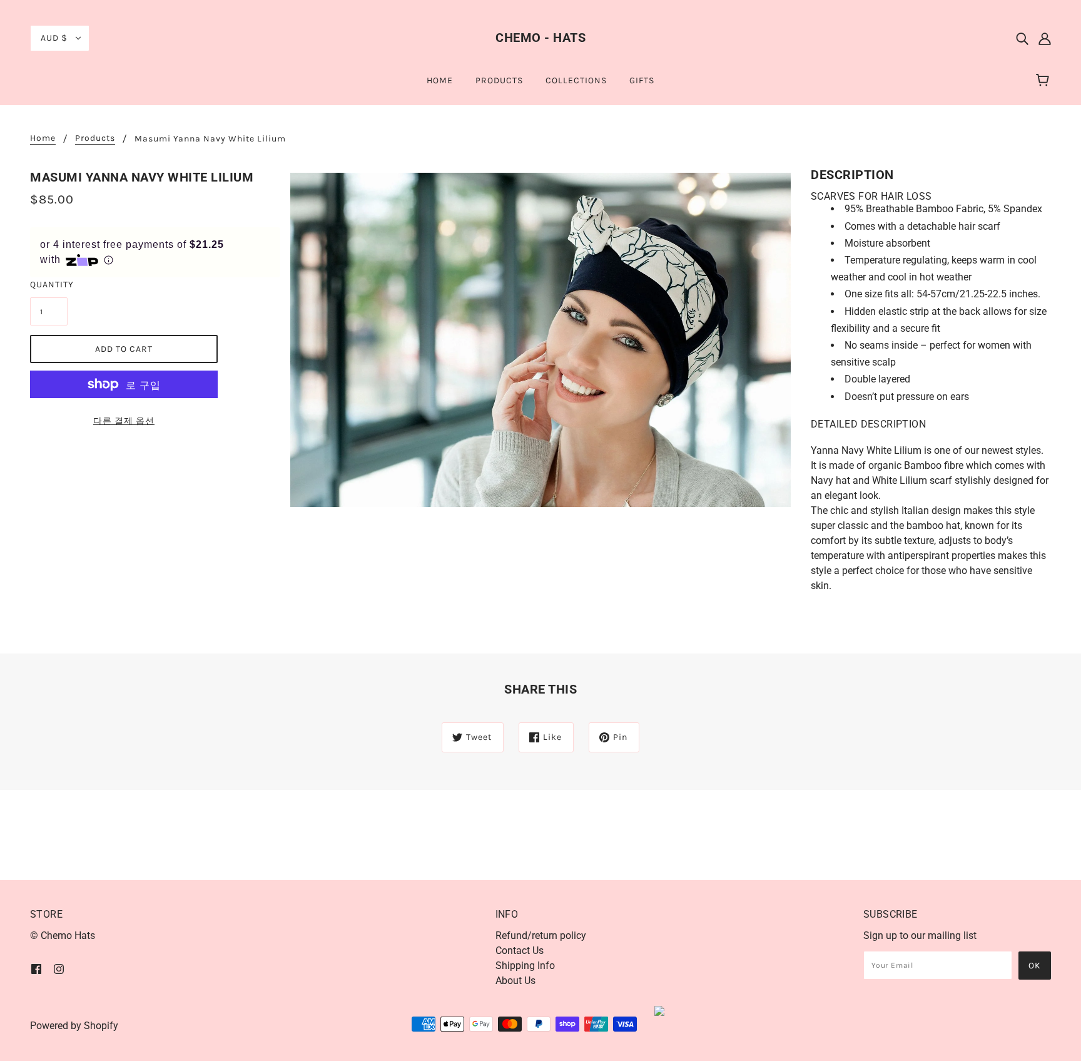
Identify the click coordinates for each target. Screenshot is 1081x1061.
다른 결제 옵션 (124, 421)
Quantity (49, 284)
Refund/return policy (540, 935)
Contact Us (519, 950)
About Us (515, 981)
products (95, 138)
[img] (1022, 38)
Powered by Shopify (74, 1026)
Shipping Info (525, 965)
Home (43, 138)
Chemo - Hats (540, 37)
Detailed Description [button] (868, 424)
